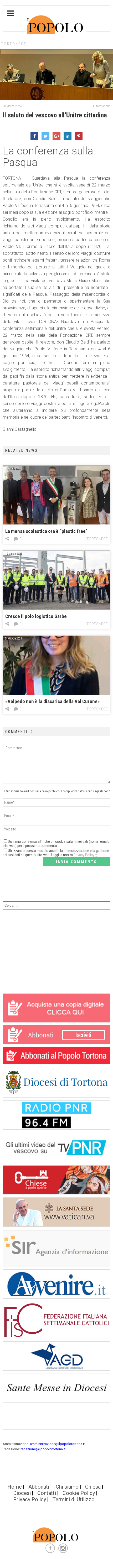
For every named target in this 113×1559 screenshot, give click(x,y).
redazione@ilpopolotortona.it (42, 1449)
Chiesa (93, 1487)
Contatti (46, 1493)
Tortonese (14, 44)
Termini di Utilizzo (74, 1499)
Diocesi (22, 1493)
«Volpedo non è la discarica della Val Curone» (52, 701)
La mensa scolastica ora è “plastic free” (46, 531)
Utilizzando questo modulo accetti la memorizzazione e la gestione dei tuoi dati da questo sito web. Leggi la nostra (56, 853)
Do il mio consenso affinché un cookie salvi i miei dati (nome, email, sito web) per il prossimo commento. (56, 843)
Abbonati (38, 1487)
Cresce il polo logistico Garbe (36, 616)
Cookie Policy (79, 1493)
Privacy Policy (84, 855)
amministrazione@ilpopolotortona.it (57, 1444)
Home (14, 1487)
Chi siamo (67, 1487)
